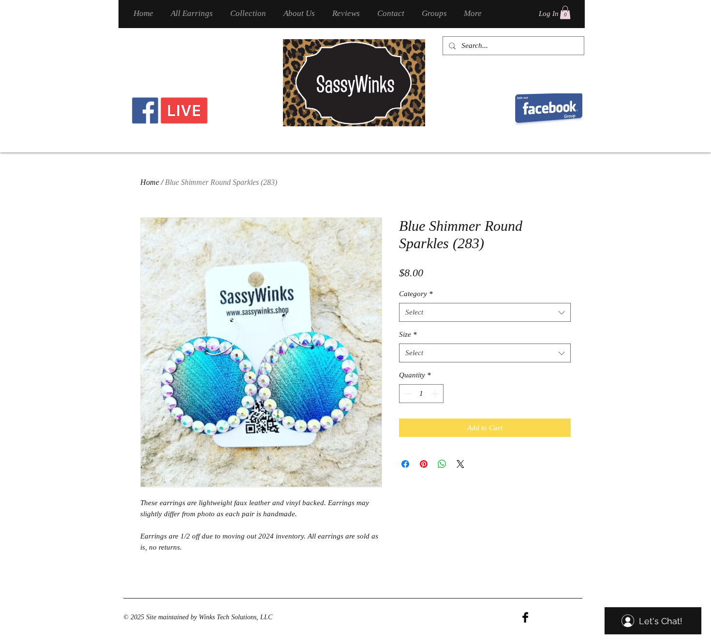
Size (408, 334)
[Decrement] (407, 394)
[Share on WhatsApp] (442, 464)
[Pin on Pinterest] (424, 464)
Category (416, 294)
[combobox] (485, 312)
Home (149, 182)
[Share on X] (460, 464)
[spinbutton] (422, 394)
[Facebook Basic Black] (525, 617)
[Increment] (436, 394)
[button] (565, 12)
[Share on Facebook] (405, 464)
